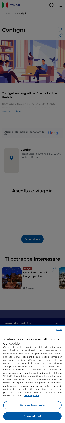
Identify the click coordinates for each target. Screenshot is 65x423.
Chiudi (59, 329)
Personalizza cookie (32, 405)
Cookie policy (32, 395)
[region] (32, 374)
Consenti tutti (32, 416)
